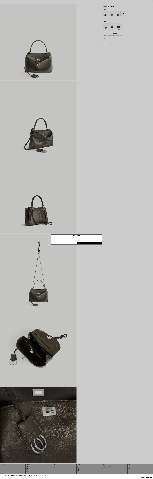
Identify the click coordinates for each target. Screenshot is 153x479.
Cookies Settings (143, 477)
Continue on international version (64, 243)
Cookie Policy (44, 475)
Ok (149, 477)
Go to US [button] (89, 243)
